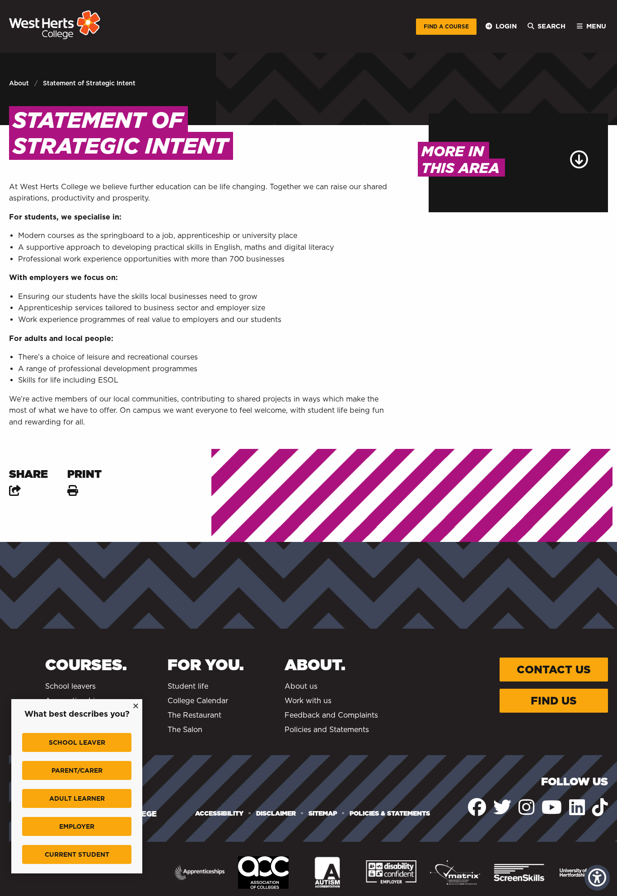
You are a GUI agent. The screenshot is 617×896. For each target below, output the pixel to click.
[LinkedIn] (577, 807)
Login (506, 26)
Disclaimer (276, 813)
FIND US (554, 700)
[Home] (54, 24)
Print (84, 474)
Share (30, 474)
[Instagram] (526, 807)
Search (552, 26)
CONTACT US (554, 669)
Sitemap (322, 813)
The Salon (185, 729)
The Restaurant (194, 715)
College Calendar (198, 700)
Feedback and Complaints (331, 715)
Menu (596, 26)
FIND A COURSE (446, 26)
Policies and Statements (327, 729)
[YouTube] (552, 807)
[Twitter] (502, 807)
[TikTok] (600, 807)
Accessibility (219, 813)
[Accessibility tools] (597, 878)
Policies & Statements (390, 813)
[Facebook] (477, 807)
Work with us (308, 700)
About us (301, 686)
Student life (188, 686)
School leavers (70, 686)
